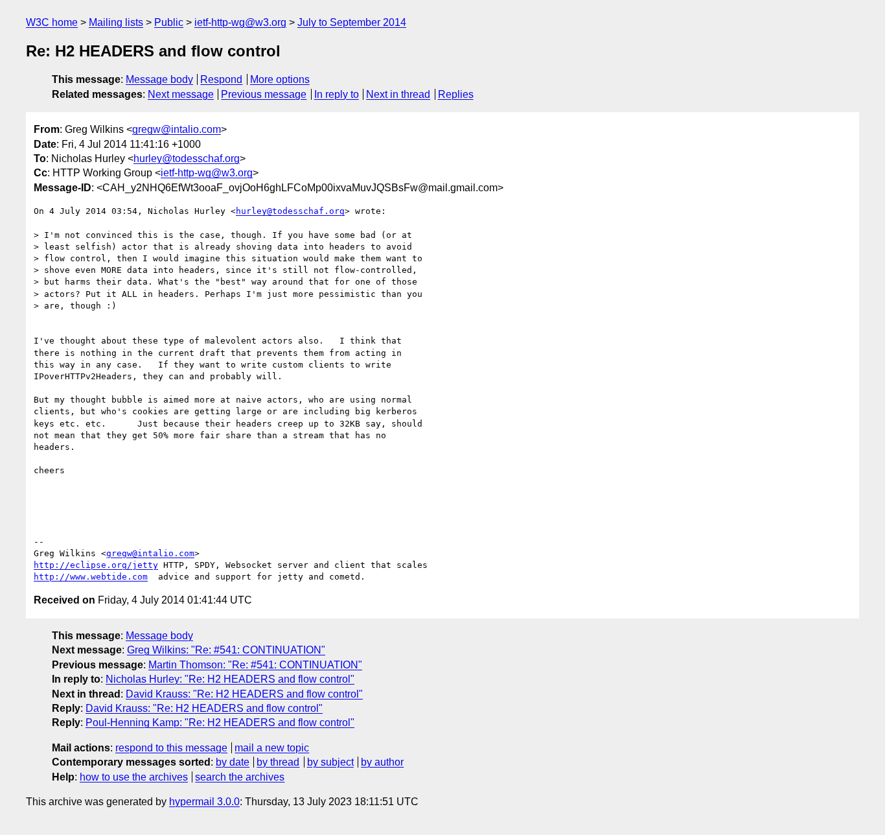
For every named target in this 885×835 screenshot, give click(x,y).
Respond (221, 79)
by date (232, 762)
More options (280, 79)
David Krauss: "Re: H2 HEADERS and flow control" (244, 694)
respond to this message (171, 747)
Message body (159, 79)
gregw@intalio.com (176, 129)
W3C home (52, 22)
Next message (181, 94)
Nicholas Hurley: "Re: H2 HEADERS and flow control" (230, 679)
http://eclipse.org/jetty (96, 565)
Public (168, 22)
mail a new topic (272, 747)
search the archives (239, 776)
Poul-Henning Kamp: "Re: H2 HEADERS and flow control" (220, 722)
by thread (278, 762)
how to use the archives (134, 776)
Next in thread (398, 94)
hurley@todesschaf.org (186, 158)
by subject (330, 762)
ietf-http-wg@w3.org (240, 22)
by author (382, 762)
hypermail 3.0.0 (204, 801)
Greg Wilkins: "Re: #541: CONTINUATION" (226, 649)
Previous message (263, 94)
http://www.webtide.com (91, 577)
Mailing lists (116, 22)
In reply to (336, 94)
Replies (456, 94)
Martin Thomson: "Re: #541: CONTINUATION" (255, 664)
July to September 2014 (351, 22)
